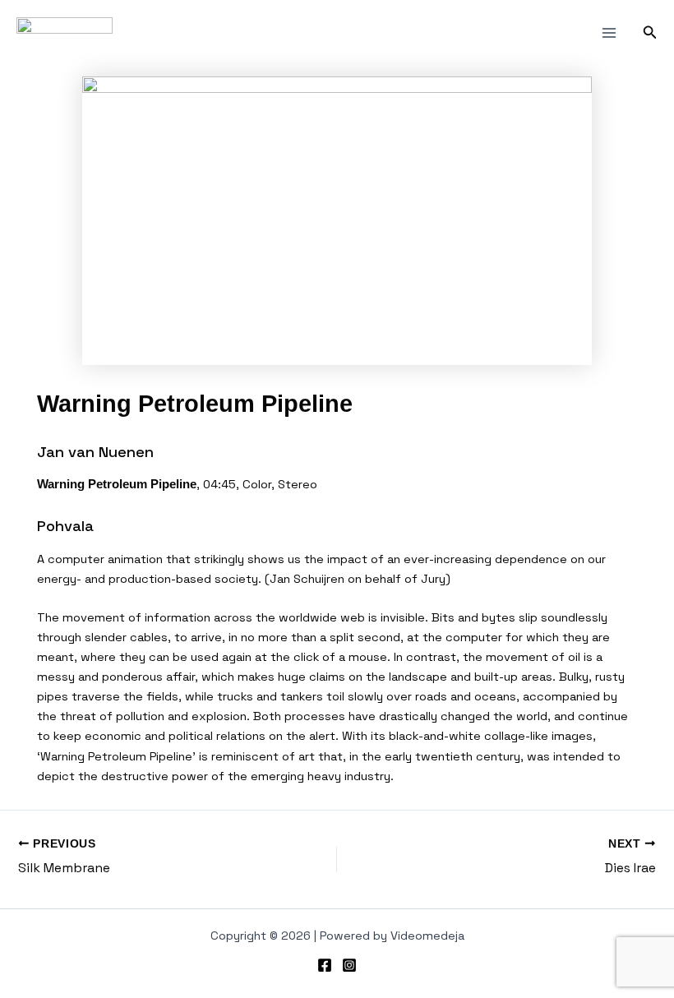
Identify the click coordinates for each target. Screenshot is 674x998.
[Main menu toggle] (609, 33)
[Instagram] (349, 965)
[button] (650, 33)
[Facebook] (324, 965)
